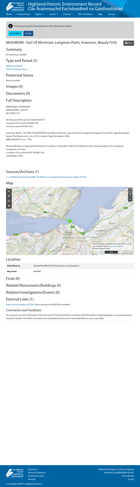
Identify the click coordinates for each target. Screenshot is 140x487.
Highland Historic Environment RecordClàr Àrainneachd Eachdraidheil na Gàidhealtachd (75, 6)
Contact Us (33, 469)
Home (8, 14)
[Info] (9, 201)
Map (100, 14)
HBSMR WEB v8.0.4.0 (124, 473)
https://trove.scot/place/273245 (20, 305)
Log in (131, 479)
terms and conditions (116, 246)
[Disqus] (70, 359)
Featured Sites (23, 14)
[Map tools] (9, 206)
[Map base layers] (9, 196)
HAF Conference (85, 14)
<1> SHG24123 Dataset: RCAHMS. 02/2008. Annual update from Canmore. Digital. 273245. (46, 177)
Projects (67, 14)
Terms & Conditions (36, 473)
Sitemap (31, 479)
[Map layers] (9, 191)
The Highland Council (32, 484)
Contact (111, 14)
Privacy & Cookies (36, 476)
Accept (28, 33)
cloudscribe (128, 476)
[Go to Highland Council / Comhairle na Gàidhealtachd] (15, 6)
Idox (122, 469)
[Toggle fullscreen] (130, 190)
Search (53, 14)
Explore (39, 14)
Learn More (15, 33)
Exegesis (112, 469)
